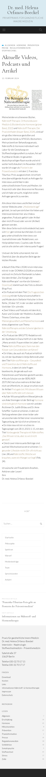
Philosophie (10, 543)
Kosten (5, 681)
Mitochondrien (8, 727)
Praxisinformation (9, 734)
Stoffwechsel (9, 51)
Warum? (8, 555)
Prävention (33, 45)
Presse (5, 48)
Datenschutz (7, 695)
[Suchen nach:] (23, 523)
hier (8, 232)
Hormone (21, 45)
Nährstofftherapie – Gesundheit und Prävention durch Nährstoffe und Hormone (21, 364)
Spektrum (9, 549)
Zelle (4, 759)
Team (7, 567)
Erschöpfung (7, 719)
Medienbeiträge (31, 206)
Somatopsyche (8, 748)
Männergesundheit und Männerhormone (21, 321)
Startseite (9, 537)
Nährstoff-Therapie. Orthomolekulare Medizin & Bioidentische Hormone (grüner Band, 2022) (22, 124)
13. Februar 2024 (10, 78)
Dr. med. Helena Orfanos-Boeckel (23, 10)
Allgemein (10, 45)
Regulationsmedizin (20, 48)
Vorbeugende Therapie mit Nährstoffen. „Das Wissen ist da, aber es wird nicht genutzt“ (23, 436)
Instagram (7, 704)
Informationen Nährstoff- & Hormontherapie (20, 688)
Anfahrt (8, 580)
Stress (4, 755)
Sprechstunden (11, 573)
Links (4, 684)
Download (6, 677)
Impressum (6, 691)
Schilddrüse (7, 745)
